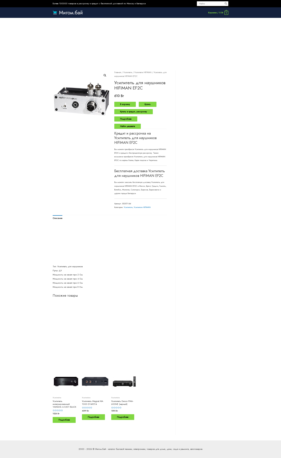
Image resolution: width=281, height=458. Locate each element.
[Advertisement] (140, 41)
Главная (117, 72)
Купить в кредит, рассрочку (133, 111)
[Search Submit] (226, 3)
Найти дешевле (127, 126)
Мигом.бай (71, 12)
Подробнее (125, 119)
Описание (57, 218)
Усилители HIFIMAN (142, 72)
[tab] (57, 218)
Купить (148, 104)
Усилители (127, 72)
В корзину (125, 104)
